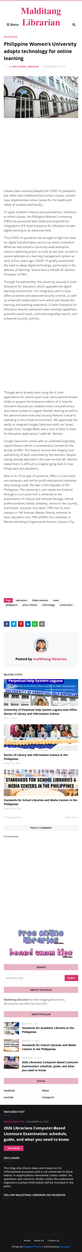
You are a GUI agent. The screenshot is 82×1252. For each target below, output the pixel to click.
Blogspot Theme (32, 1246)
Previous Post (13, 817)
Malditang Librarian (41, 16)
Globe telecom (40, 600)
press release (30, 604)
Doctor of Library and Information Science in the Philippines (36, 757)
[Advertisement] (41, 155)
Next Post (70, 817)
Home (27, 1240)
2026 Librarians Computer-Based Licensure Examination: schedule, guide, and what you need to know (50, 1066)
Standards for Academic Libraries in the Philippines (48, 1030)
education (10, 37)
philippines (12, 604)
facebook (9, 1090)
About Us (39, 1240)
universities (66, 604)
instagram (48, 1097)
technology (48, 604)
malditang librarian (25, 66)
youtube (9, 1097)
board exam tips (14, 1121)
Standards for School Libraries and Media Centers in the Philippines (40, 802)
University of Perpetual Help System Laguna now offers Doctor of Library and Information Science (40, 712)
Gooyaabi (64, 1246)
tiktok (45, 1090)
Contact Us (53, 1240)
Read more (14, 1148)
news (56, 600)
